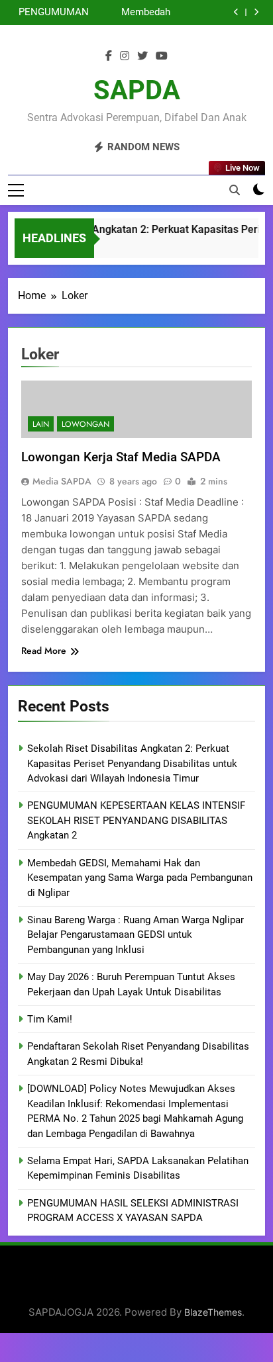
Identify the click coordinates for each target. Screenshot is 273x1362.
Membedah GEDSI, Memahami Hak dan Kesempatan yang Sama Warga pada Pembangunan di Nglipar (130, 12)
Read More (43, 650)
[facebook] (108, 56)
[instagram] (124, 56)
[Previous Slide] (236, 12)
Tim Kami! (49, 1019)
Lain (40, 424)
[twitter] (142, 56)
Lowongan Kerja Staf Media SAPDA (121, 457)
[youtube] (162, 56)
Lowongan (85, 424)
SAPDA (136, 90)
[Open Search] (234, 190)
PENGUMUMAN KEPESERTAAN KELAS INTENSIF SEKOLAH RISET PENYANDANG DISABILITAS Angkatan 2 (51, 12)
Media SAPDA (61, 481)
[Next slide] (256, 12)
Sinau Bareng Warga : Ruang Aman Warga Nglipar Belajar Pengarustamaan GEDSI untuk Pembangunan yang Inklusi (135, 935)
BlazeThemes (213, 1312)
